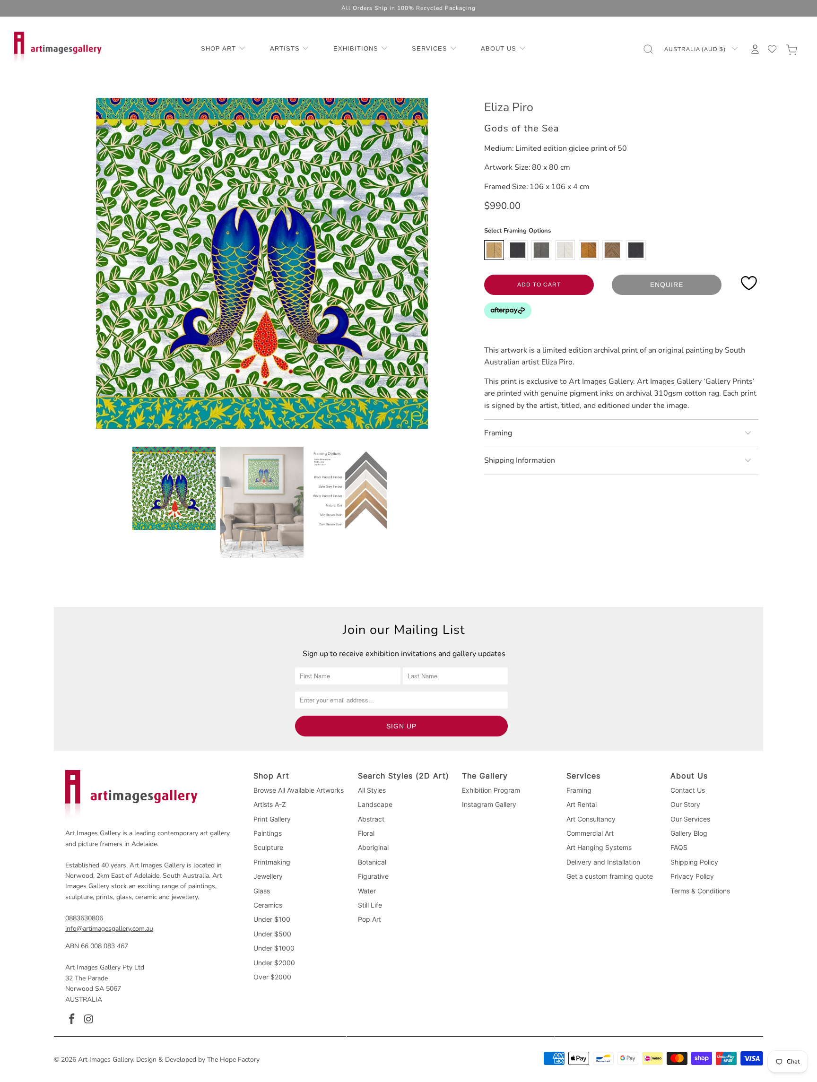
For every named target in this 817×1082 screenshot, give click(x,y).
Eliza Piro (508, 107)
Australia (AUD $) (696, 49)
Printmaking (271, 862)
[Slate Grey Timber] (541, 250)
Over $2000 (272, 977)
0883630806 (84, 918)
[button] (223, 49)
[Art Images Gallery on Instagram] (89, 1019)
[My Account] (755, 49)
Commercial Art (590, 833)
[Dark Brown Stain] (612, 250)
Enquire (666, 284)
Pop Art (369, 919)
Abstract (371, 819)
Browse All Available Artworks (298, 790)
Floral (366, 833)
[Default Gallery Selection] (636, 250)
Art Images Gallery (105, 1059)
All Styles (372, 790)
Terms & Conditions (700, 891)
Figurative (373, 876)
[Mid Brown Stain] (589, 250)
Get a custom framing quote (609, 876)
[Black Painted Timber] (518, 250)
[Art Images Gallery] (58, 49)
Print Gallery (272, 819)
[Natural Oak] (494, 250)
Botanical (372, 862)
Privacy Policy (692, 876)
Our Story (685, 804)
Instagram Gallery (489, 804)
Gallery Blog (688, 833)
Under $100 (271, 919)
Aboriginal (373, 847)
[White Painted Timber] (565, 250)
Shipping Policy (694, 862)
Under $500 (272, 934)
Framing (578, 790)
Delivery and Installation (603, 862)
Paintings (267, 833)
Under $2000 (274, 963)
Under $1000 (274, 948)
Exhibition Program (491, 790)
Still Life (370, 905)
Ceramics (267, 905)
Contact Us (687, 790)
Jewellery (268, 876)
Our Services (690, 819)
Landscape (375, 804)
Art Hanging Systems (599, 847)
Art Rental (581, 804)
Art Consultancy (591, 819)
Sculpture (268, 847)
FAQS (678, 847)
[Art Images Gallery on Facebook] (72, 1019)
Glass (261, 891)
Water (367, 891)
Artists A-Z (269, 804)
